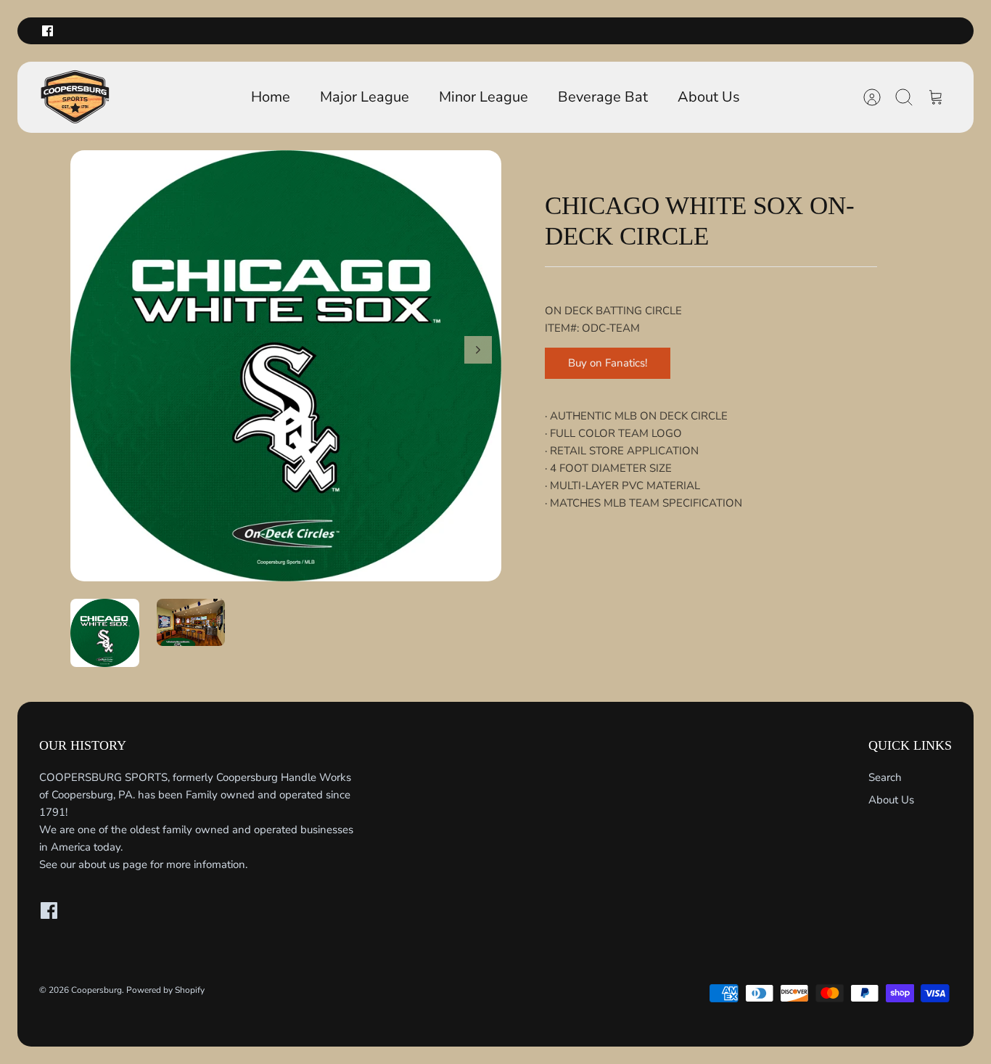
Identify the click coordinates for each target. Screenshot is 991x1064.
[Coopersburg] (75, 97)
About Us (709, 97)
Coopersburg (96, 990)
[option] (285, 365)
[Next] (478, 350)
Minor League (483, 97)
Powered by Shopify (165, 990)
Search (885, 777)
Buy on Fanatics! (607, 363)
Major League (364, 97)
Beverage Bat (603, 97)
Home (270, 97)
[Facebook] (47, 30)
